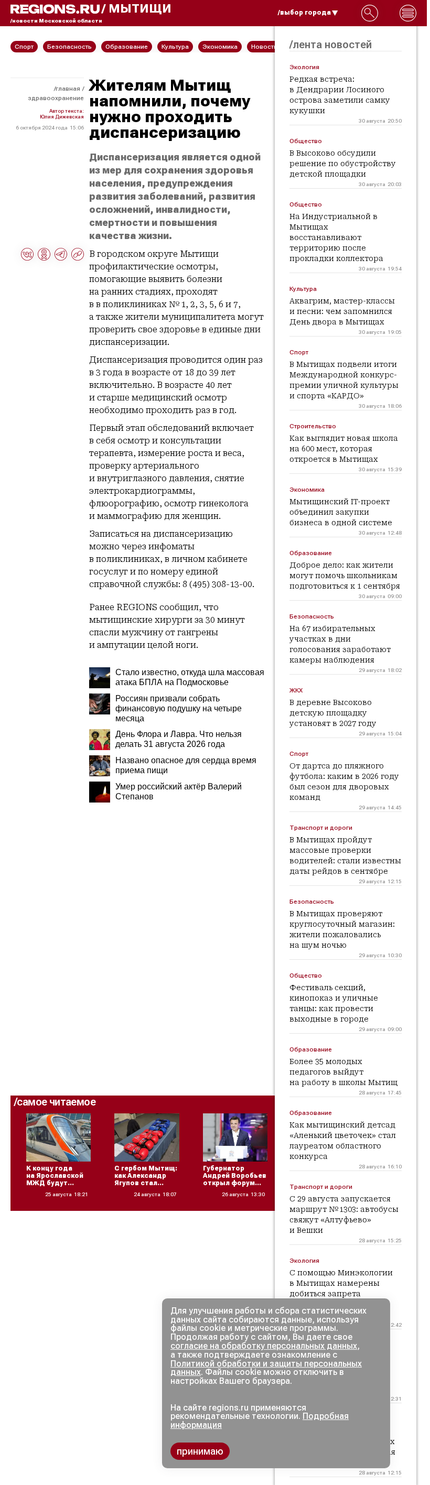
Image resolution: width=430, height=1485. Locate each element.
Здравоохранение (56, 98)
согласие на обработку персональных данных (263, 1346)
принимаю (200, 1451)
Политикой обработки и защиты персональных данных (266, 1368)
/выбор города (304, 12)
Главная (68, 88)
